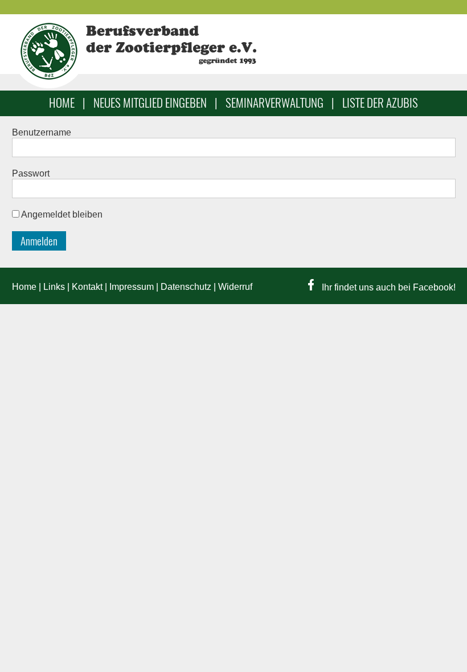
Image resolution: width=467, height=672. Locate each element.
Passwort (31, 173)
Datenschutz (186, 287)
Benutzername (41, 132)
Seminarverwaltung (274, 103)
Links (54, 287)
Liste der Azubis (380, 103)
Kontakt (87, 287)
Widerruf (235, 287)
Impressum (131, 287)
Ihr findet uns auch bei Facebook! (387, 287)
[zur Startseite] (49, 85)
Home (62, 103)
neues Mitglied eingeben (150, 103)
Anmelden (39, 240)
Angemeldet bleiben (62, 214)
